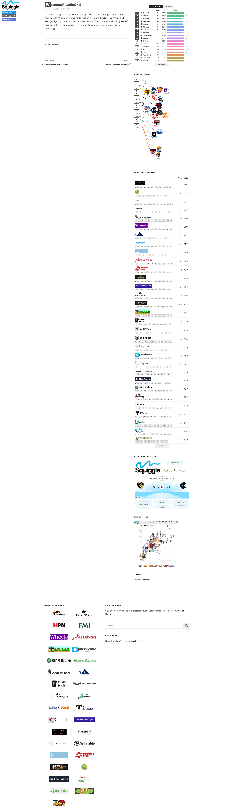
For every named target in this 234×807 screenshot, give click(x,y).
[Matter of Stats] (140, 296)
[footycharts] (143, 347)
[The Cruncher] (143, 372)
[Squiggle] (139, 432)
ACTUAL (168, 6)
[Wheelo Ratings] (141, 227)
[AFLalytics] (143, 261)
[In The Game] (143, 381)
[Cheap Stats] (140, 322)
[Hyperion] (139, 406)
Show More (162, 64)
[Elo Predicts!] (141, 414)
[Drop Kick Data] (140, 185)
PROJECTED (156, 6)
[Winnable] (143, 339)
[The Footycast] (142, 365)
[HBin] (141, 304)
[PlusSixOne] (143, 356)
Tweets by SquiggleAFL (143, 579)
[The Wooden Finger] (143, 287)
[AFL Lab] (142, 313)
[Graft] (143, 388)
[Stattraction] (143, 330)
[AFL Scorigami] (140, 423)
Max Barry (68, 9)
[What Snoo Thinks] (141, 253)
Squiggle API (135, 641)
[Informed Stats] (141, 270)
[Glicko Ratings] (139, 236)
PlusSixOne (78, 14)
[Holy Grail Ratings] (137, 193)
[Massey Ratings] (143, 439)
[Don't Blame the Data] (140, 279)
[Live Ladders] (139, 397)
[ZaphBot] (143, 218)
